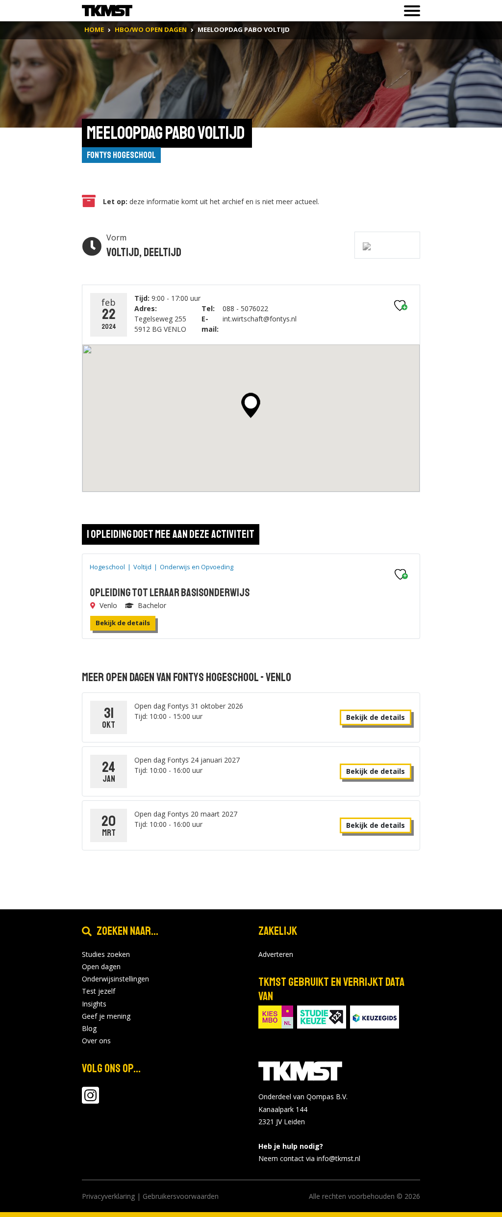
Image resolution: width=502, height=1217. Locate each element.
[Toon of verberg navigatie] (409, 10)
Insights (94, 1003)
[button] (250, 405)
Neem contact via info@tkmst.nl (309, 1158)
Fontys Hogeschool (121, 155)
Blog (89, 1028)
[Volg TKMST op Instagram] (90, 1100)
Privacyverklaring (108, 1196)
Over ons (96, 1040)
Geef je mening (106, 1016)
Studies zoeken (106, 954)
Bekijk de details (123, 622)
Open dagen (101, 966)
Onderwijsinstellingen (115, 978)
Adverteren (275, 954)
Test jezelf (98, 991)
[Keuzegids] (374, 1016)
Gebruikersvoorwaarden (181, 1196)
